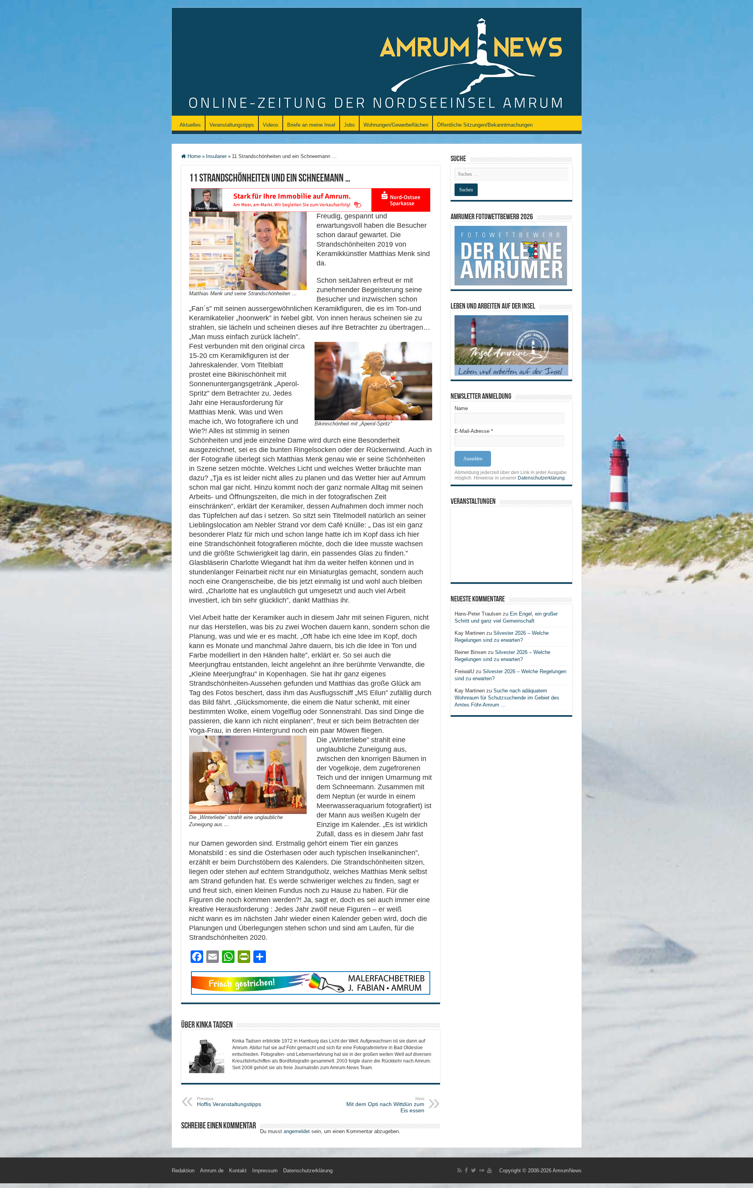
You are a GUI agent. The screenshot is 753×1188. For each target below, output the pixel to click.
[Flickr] (481, 1170)
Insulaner (216, 156)
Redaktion (183, 1170)
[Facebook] (466, 1170)
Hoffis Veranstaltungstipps (229, 1101)
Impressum (265, 1170)
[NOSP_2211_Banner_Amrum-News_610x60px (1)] (310, 199)
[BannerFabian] (310, 982)
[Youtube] (489, 1170)
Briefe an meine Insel (311, 125)
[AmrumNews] (377, 62)
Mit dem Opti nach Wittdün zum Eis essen (385, 1105)
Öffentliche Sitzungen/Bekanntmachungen (485, 125)
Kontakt (238, 1170)
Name (461, 408)
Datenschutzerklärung (541, 478)
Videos (270, 125)
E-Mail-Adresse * (474, 431)
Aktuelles (190, 125)
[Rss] (459, 1170)
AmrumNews (567, 1170)
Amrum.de (212, 1170)
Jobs (349, 125)
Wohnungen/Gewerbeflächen (396, 125)
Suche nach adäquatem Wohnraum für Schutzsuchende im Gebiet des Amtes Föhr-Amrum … (507, 698)
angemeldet (297, 1131)
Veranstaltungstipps (231, 125)
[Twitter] (473, 1170)
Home (193, 156)
